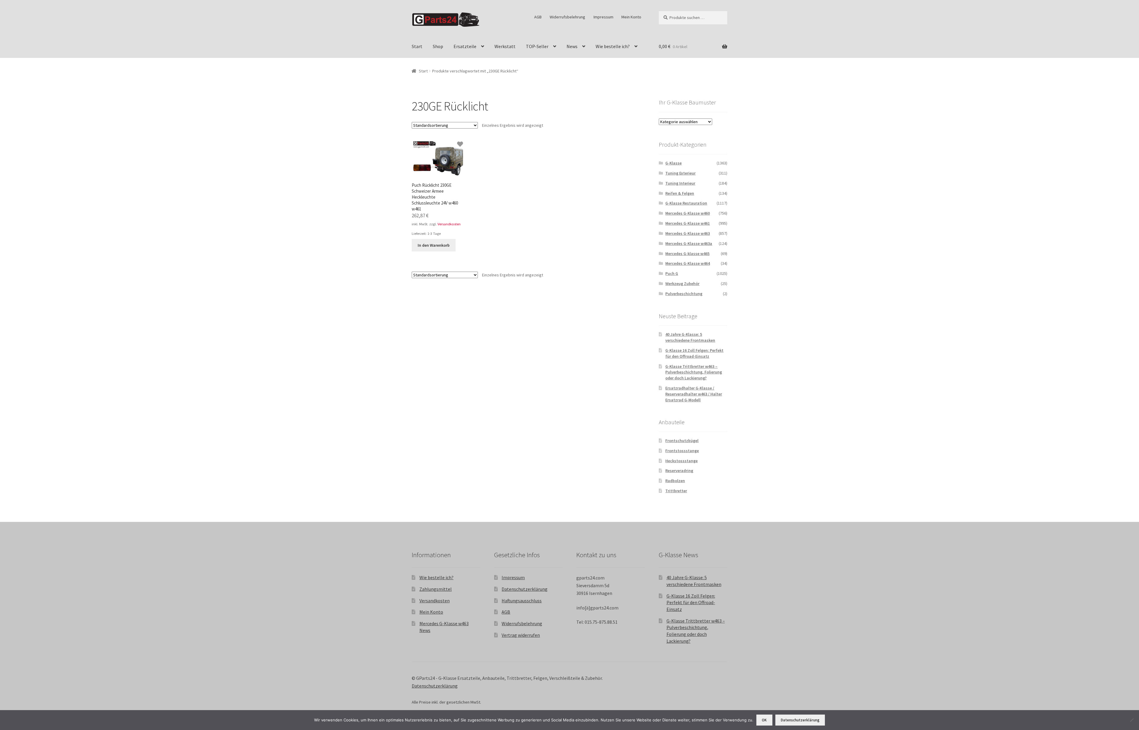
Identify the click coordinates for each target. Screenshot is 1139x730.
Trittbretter (676, 490)
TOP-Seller (537, 46)
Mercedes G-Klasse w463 (687, 233)
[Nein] (1132, 720)
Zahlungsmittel (435, 589)
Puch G (671, 273)
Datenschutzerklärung (525, 589)
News (572, 46)
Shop (438, 46)
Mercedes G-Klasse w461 (687, 223)
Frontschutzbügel (682, 440)
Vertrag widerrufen (521, 635)
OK (764, 720)
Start (417, 46)
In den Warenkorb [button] (434, 245)
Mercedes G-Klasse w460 (687, 213)
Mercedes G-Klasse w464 (687, 263)
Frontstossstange (682, 450)
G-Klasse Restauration (686, 203)
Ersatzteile (465, 46)
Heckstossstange (681, 460)
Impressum (603, 17)
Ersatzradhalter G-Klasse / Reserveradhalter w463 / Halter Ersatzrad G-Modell (693, 394)
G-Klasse (673, 163)
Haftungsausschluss (522, 601)
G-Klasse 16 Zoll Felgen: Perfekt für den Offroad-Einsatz (694, 353)
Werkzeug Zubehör (682, 283)
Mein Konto (631, 17)
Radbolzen (675, 480)
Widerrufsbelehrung (567, 17)
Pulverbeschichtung (683, 293)
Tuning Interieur (680, 183)
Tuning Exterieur (680, 173)
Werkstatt (505, 46)
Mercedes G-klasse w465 (687, 253)
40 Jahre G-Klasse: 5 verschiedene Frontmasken (690, 337)
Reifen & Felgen (679, 193)
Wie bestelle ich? (613, 46)
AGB (538, 17)
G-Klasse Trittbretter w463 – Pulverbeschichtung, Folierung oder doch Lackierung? (693, 372)
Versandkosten (449, 224)
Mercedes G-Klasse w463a (688, 243)
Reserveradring (679, 470)
